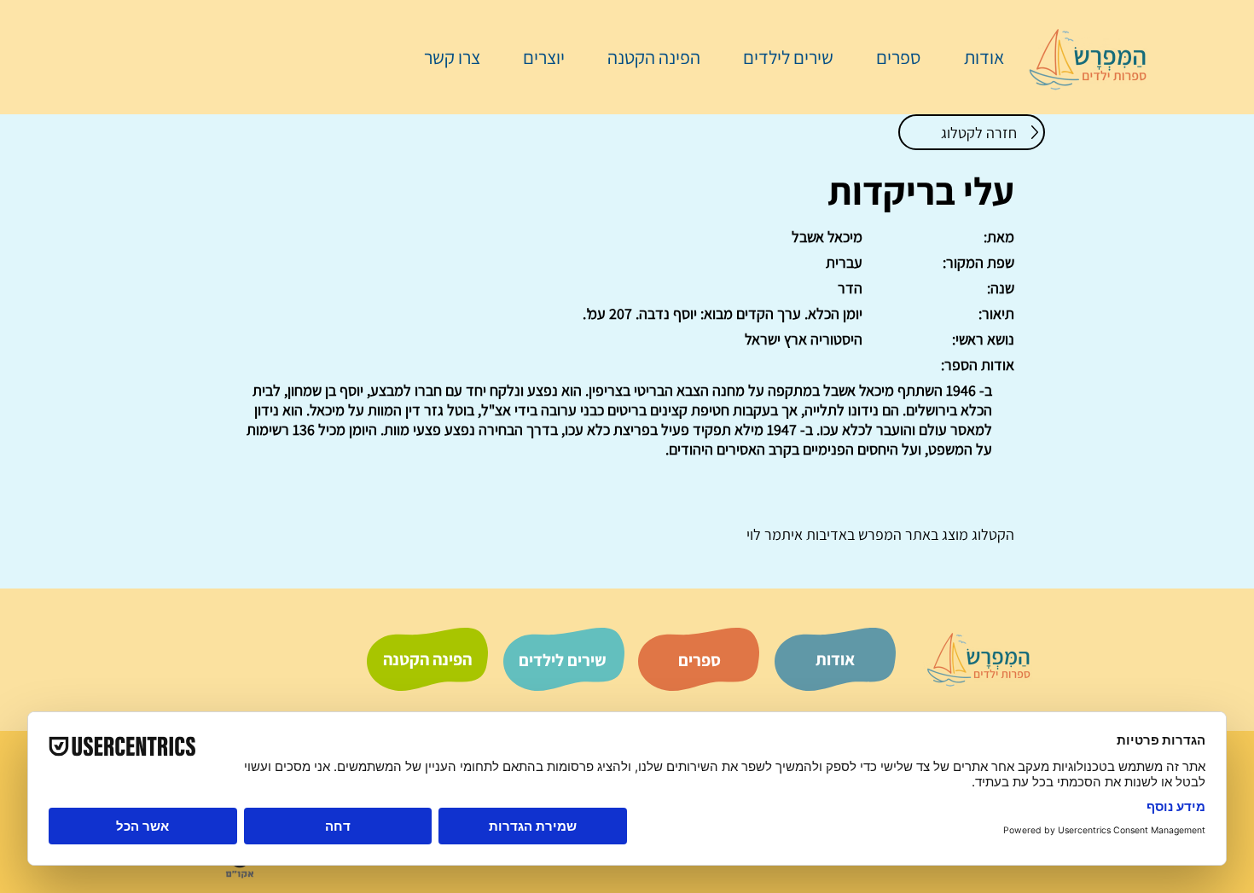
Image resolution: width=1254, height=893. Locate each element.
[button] (889, 57)
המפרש (878, 534)
